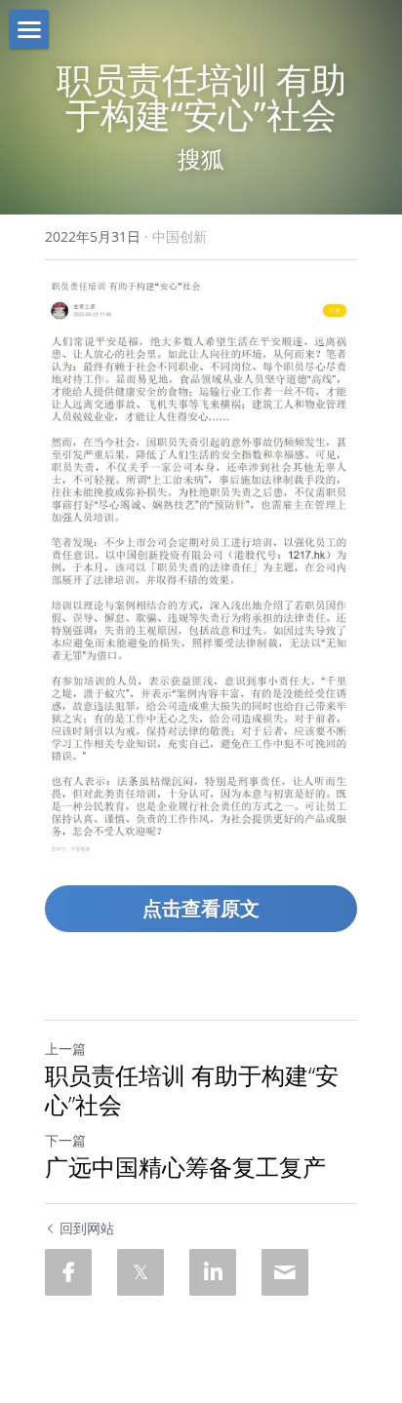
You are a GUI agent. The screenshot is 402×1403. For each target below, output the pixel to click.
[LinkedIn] (212, 1272)
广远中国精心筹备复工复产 (185, 1167)
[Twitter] (140, 1272)
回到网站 (87, 1228)
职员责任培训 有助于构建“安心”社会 (192, 1090)
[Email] (284, 1272)
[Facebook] (68, 1272)
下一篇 (65, 1140)
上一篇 (65, 1048)
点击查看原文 (201, 908)
